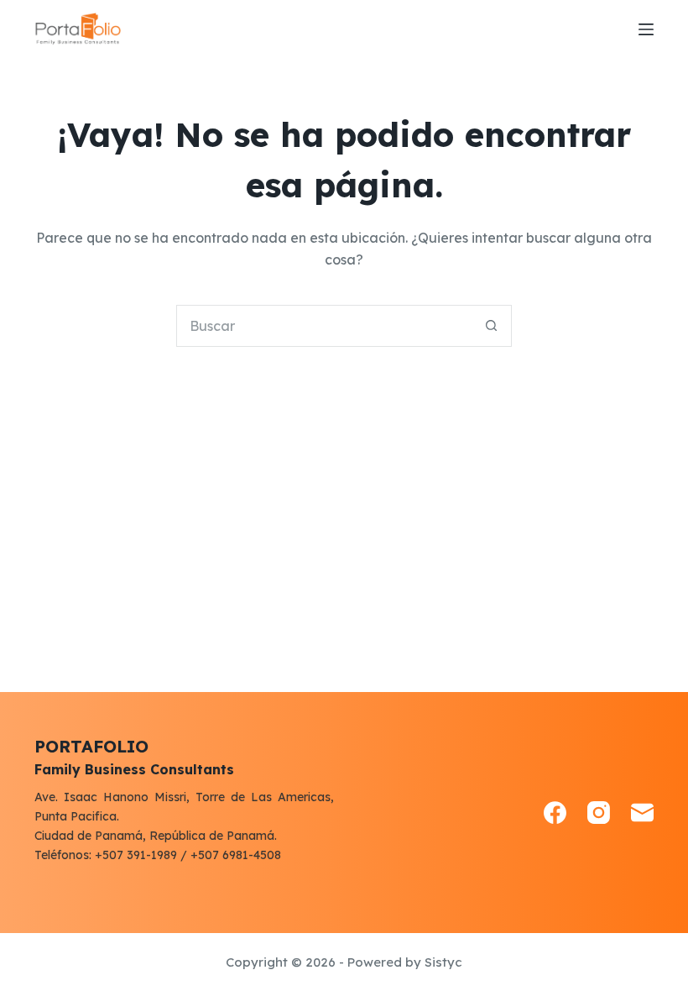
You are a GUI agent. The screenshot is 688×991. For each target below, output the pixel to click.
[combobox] (324, 326)
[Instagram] (598, 812)
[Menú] (646, 29)
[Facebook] (555, 812)
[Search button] (491, 326)
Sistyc (443, 962)
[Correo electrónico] (642, 812)
